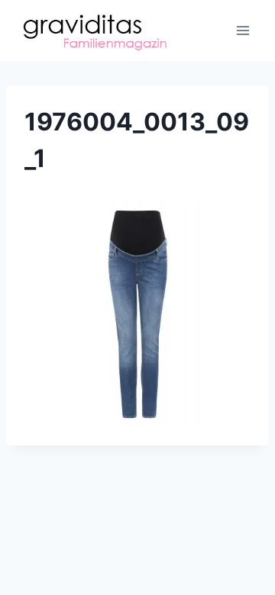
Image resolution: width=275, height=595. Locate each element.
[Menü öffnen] (242, 30)
